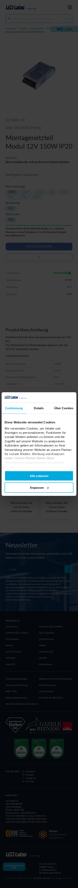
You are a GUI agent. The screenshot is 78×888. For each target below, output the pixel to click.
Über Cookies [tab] (63, 408)
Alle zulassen (39, 476)
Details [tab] (39, 408)
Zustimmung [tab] (14, 408)
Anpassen (37, 487)
